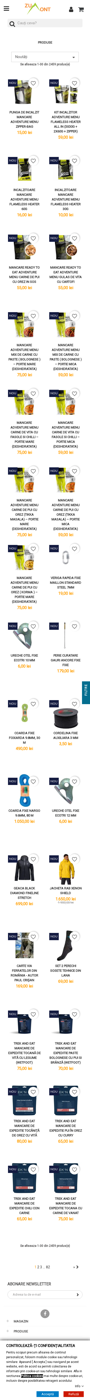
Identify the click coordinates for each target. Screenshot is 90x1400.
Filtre (86, 690)
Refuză (73, 1394)
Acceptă (48, 1394)
